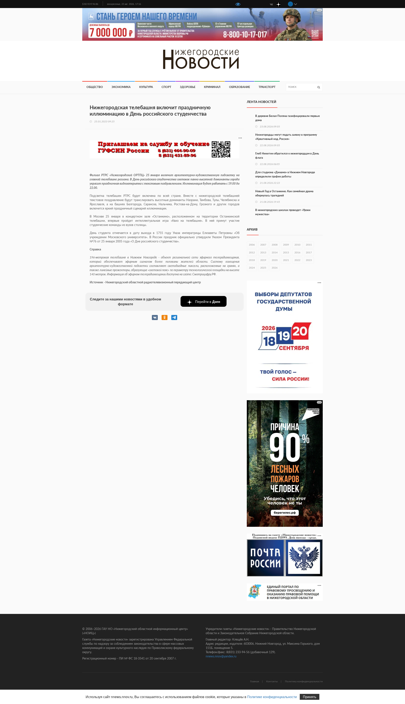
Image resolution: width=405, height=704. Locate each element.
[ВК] (271, 4)
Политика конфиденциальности (304, 681)
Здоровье (187, 87)
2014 (275, 252)
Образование (239, 87)
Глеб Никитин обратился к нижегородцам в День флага (287, 155)
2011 (309, 244)
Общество (94, 87)
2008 (275, 244)
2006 (252, 244)
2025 (263, 267)
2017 (309, 252)
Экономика (121, 87)
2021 (286, 260)
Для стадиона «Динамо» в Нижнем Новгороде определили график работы (285, 174)
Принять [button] (309, 696)
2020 (275, 260)
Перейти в (207, 301)
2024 (252, 267)
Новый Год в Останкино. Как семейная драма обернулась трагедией (284, 193)
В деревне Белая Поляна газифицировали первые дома (287, 118)
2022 (297, 260)
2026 (275, 267)
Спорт (166, 87)
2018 (252, 260)
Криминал (212, 87)
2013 (263, 252)
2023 (309, 260)
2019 (263, 260)
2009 (286, 244)
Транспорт (267, 87)
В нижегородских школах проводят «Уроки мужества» (282, 212)
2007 (263, 244)
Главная (254, 681)
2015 (286, 252)
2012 (252, 252)
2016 (297, 252)
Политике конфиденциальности (272, 696)
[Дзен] (278, 4)
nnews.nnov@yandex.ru (221, 656)
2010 (297, 244)
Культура (146, 87)
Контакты (272, 681)
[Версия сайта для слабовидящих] (237, 5)
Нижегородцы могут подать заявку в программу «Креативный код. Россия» (286, 137)
